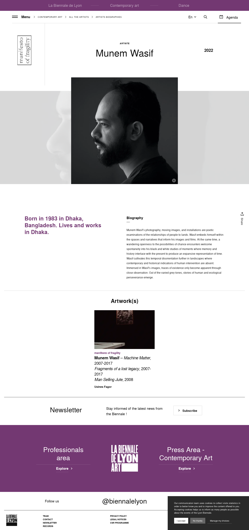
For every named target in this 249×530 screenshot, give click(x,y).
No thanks (198, 520)
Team (46, 516)
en (190, 17)
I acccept (181, 520)
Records (48, 526)
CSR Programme (119, 522)
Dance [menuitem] (184, 5)
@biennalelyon (124, 501)
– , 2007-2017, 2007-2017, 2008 (122, 368)
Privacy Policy (118, 516)
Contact (48, 519)
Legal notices (118, 519)
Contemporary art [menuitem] (124, 5)
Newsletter (50, 522)
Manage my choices (219, 520)
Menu (25, 17)
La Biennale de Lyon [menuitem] (65, 5)
